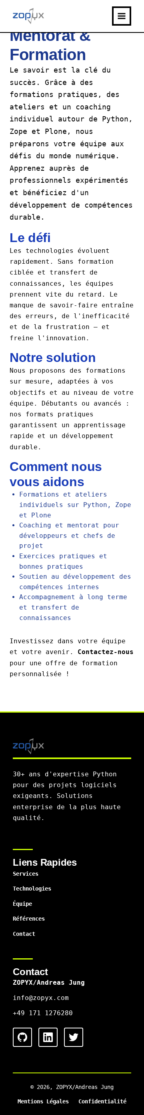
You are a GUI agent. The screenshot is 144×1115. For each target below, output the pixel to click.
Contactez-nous (106, 652)
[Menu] (121, 16)
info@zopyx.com (41, 998)
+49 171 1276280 (43, 1013)
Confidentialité (102, 1101)
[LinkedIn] (48, 1037)
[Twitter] (73, 1037)
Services (25, 874)
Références (29, 918)
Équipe (22, 904)
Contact (24, 934)
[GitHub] (22, 1037)
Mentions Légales (43, 1101)
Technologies (32, 888)
